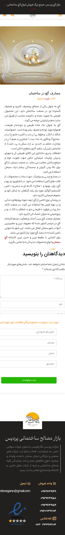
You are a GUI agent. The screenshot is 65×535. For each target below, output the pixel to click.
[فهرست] (60, 14)
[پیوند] (32, 14)
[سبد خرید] (4, 14)
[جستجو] (12, 14)
